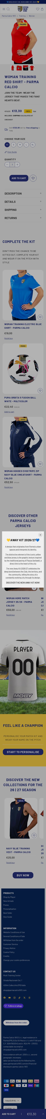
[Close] (40, 535)
